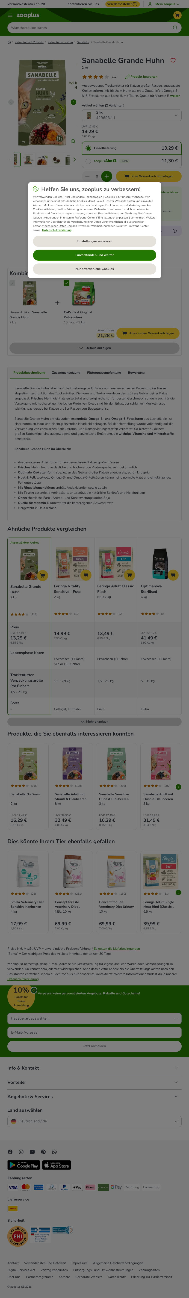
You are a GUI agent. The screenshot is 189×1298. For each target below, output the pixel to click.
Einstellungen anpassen (94, 241)
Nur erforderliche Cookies (94, 269)
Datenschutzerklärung (56, 230)
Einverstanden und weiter (94, 255)
